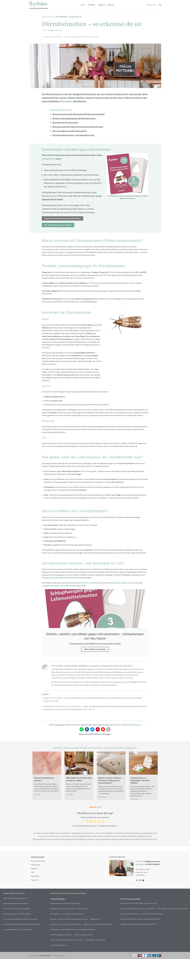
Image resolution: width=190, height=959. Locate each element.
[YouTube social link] (143, 880)
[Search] (160, 5)
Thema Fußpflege (57, 899)
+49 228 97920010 (152, 864)
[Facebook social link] (137, 880)
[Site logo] (38, 5)
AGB (32, 872)
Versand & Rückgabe (38, 861)
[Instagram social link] (139, 880)
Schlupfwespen (48, 158)
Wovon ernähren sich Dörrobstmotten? (69, 131)
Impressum (35, 880)
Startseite (45, 17)
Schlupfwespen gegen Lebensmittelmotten (59, 578)
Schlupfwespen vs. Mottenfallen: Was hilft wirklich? (140, 780)
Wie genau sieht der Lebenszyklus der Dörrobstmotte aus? (77, 126)
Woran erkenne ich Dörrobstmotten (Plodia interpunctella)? (78, 114)
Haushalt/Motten (55, 30)
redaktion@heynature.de (131, 725)
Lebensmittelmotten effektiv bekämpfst (83, 583)
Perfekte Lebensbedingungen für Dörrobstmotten (74, 118)
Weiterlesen (37, 794)
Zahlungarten (35, 865)
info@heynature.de (152, 861)
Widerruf (34, 868)
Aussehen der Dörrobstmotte (65, 122)
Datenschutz (35, 876)
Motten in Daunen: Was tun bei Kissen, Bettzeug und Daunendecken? (109, 780)
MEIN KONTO (152, 5)
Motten (52, 17)
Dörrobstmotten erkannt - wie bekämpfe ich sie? (73, 135)
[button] (82, 729)
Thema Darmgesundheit (130, 899)
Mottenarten (66, 101)
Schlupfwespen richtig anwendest (121, 583)
